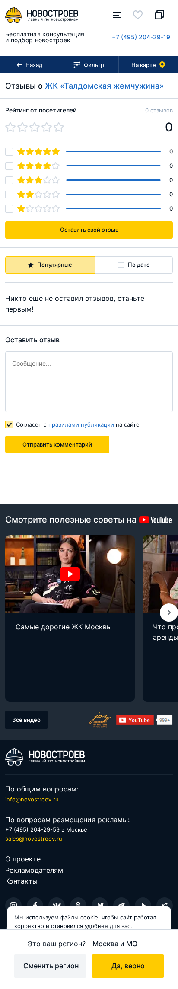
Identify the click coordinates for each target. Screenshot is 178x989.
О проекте (23, 859)
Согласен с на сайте (78, 424)
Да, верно (128, 965)
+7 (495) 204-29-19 (141, 37)
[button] (169, 612)
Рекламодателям (34, 870)
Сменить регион (51, 965)
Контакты (21, 881)
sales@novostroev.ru (33, 838)
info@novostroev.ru (32, 799)
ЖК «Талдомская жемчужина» (104, 85)
